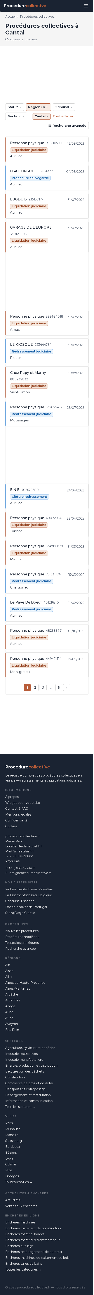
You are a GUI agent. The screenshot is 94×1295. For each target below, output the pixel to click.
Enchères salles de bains (23, 1264)
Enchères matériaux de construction (33, 1228)
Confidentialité (16, 820)
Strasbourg (13, 1141)
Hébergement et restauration (28, 1095)
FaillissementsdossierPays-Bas (28, 889)
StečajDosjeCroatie (20, 913)
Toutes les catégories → (23, 1269)
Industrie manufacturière (24, 1060)
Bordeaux (12, 1147)
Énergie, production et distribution (31, 1065)
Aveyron (11, 1024)
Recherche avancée (69, 125)
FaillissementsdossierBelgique (28, 895)
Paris (9, 1123)
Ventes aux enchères (21, 1206)
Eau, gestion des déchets (24, 1071)
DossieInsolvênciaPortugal (26, 907)
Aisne (9, 971)
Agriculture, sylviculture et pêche (30, 1048)
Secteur (14, 116)
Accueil (10, 17)
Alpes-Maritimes (17, 988)
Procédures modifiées (22, 937)
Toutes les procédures (22, 943)
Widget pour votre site (22, 803)
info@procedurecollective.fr (30, 873)
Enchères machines (20, 1222)
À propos (12, 797)
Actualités (12, 1200)
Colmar (10, 1164)
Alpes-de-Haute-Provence (25, 983)
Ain (7, 965)
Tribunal (62, 107)
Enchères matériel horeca (25, 1234)
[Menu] (86, 6)
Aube (9, 1012)
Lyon (9, 1158)
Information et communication (29, 1101)
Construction (15, 1077)
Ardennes (12, 1000)
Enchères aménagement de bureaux (33, 1252)
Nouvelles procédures (21, 931)
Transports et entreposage (25, 1089)
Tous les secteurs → (20, 1107)
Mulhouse (12, 1129)
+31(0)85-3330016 (22, 868)
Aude (9, 1018)
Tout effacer (62, 116)
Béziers (11, 1153)
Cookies (11, 826)
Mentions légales (18, 814)
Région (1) (36, 107)
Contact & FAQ (16, 809)
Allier (8, 977)
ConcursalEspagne (20, 901)
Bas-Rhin (12, 1030)
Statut (13, 107)
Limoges (12, 1176)
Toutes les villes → (19, 1182)
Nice (8, 1170)
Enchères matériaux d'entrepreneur (32, 1240)
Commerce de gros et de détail (29, 1083)
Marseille (12, 1135)
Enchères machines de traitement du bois (37, 1258)
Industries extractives (21, 1054)
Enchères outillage (19, 1246)
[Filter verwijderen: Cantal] (47, 116)
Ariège (10, 1006)
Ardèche (11, 994)
